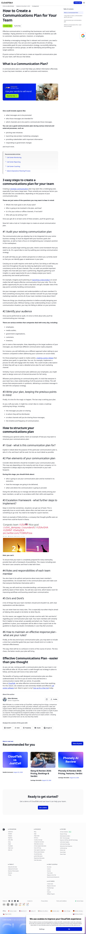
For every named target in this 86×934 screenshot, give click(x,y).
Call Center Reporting (13, 162)
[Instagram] (12, 901)
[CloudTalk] (7, 2)
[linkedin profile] (47, 699)
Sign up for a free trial (41, 688)
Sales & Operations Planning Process (18, 171)
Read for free (11, 96)
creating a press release (44, 358)
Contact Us (29, 901)
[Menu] (84, 3)
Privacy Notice (44, 901)
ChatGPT (8, 728)
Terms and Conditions (61, 901)
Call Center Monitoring (14, 157)
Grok (18, 728)
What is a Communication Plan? (71, 12)
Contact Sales (8, 26)
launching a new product (41, 280)
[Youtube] (18, 901)
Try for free (17, 26)
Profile (55, 699)
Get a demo (43, 808)
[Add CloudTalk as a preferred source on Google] (83, 35)
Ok (69, 929)
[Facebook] (9, 901)
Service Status (80, 901)
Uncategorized (35, 6)
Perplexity (28, 728)
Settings (42, 929)
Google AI (49, 728)
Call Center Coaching (13, 166)
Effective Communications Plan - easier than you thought (72, 25)
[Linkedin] (15, 901)
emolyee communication (19, 189)
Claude (38, 728)
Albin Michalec (10, 6)
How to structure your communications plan (72, 21)
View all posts (77, 743)
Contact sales (77, 2)
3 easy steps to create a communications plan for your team (73, 16)
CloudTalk (11, 683)
